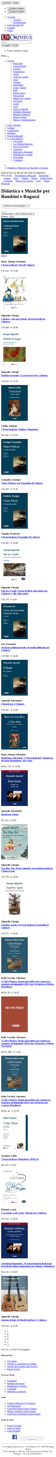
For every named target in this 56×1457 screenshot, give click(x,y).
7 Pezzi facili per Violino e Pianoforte (19, 429)
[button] (31, 1438)
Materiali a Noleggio (23, 152)
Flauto (34, 178)
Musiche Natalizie (21, 114)
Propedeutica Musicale (25, 175)
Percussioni (18, 95)
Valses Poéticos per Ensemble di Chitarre (22, 483)
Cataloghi (17, 149)
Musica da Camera (22, 98)
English (20, 12)
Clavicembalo (19, 66)
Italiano (20, 8)
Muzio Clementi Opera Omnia (21, 1411)
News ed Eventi (20, 146)
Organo (16, 69)
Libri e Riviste (14, 125)
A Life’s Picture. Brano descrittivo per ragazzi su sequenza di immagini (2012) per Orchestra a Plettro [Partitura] (27, 984)
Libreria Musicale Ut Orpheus (21, 1403)
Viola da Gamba (21, 77)
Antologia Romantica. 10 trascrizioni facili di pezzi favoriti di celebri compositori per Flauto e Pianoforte (28, 1264)
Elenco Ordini (13, 1428)
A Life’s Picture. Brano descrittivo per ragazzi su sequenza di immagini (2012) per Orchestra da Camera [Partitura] (25, 1103)
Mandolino (18, 85)
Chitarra (17, 82)
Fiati (15, 90)
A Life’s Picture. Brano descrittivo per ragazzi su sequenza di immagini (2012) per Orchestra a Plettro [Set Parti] (27, 1043)
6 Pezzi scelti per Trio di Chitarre (18, 265)
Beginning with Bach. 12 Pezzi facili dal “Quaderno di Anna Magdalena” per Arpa (27, 759)
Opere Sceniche (20, 109)
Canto (16, 104)
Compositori (13, 130)
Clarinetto (8, 181)
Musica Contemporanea (24, 120)
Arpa (15, 79)
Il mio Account (14, 1425)
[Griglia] (5, 211)
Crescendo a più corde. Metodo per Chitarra (23, 1213)
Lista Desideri (13, 1431)
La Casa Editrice (15, 138)
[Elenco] (2, 211)
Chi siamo (18, 141)
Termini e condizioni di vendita (21, 1364)
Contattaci (18, 160)
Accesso (17, 19)
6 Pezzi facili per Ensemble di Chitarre (20, 537)
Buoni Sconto (13, 1369)
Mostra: (4, 216)
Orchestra (17, 101)
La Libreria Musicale (23, 144)
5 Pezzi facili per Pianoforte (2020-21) (20, 1159)
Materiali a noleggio (16, 1391)
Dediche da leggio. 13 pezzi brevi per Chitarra (24, 375)
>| (8, 1344)
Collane (10, 128)
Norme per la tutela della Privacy (22, 1366)
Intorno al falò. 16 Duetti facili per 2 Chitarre (24, 1320)
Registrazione (19, 22)
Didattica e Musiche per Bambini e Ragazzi (27, 168)
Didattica (11, 133)
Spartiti (10, 61)
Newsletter (18, 157)
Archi (16, 74)
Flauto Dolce (19, 93)
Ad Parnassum (14, 1406)
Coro (15, 106)
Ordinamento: (7, 213)
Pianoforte (18, 63)
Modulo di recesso (15, 1383)
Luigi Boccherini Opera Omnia (22, 1408)
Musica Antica (20, 117)
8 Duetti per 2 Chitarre (12, 704)
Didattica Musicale (22, 112)
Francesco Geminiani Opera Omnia (24, 1414)
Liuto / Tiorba (19, 87)
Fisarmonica (19, 71)
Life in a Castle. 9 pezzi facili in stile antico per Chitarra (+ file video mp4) (24, 592)
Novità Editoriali (15, 136)
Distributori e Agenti (22, 154)
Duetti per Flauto (10, 814)
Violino (6, 178)
